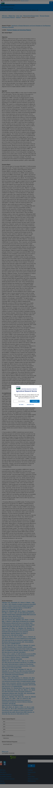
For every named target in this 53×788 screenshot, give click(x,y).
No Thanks (21, 404)
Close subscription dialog (40, 386)
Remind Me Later (30, 404)
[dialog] (26, 396)
